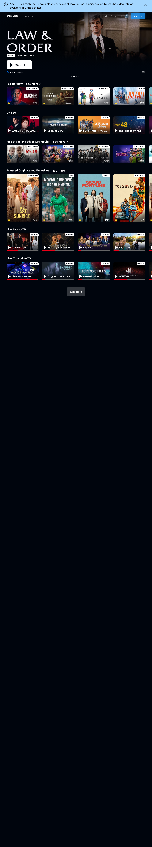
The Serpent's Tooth (76, 40)
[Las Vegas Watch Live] (94, 242)
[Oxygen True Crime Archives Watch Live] (58, 271)
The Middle (94, 96)
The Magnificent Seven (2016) (94, 154)
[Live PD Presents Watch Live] (23, 271)
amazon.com (95, 4)
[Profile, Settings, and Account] (126, 16)
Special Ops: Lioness (58, 96)
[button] (19, 64)
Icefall (129, 96)
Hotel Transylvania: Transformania (129, 154)
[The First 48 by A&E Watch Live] (129, 125)
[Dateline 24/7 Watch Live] (58, 125)
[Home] (12, 16)
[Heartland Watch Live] (129, 242)
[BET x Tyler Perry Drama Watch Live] (58, 242)
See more (76, 291)
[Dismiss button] (145, 4)
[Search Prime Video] (106, 16)
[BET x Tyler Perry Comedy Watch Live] (94, 125)
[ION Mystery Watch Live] (23, 242)
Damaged (23, 154)
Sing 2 (58, 154)
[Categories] (121, 16)
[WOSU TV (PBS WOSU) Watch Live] (23, 125)
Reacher (23, 96)
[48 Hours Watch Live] (129, 271)
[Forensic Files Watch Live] (94, 271)
